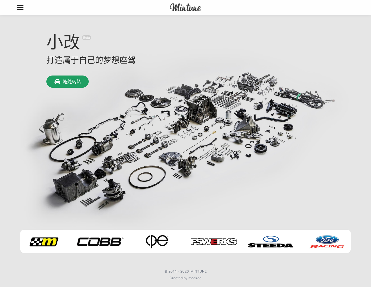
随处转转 (72, 81)
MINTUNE (198, 271)
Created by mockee (185, 278)
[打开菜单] (20, 7)
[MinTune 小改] (185, 7)
